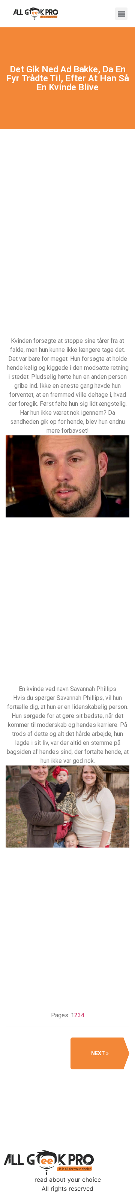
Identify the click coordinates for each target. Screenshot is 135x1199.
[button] (121, 13)
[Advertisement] (67, 257)
